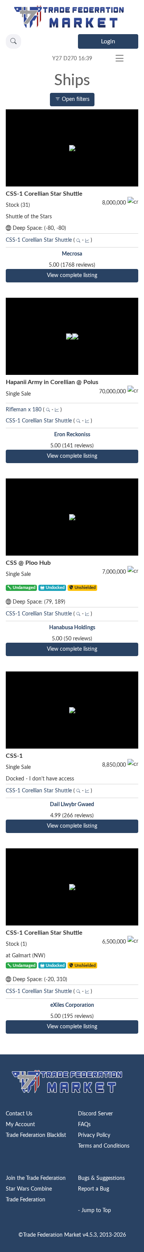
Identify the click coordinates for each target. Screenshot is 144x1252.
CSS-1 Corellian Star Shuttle (39, 240)
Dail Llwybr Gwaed (72, 804)
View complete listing (72, 275)
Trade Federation (25, 1200)
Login (108, 41)
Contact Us (19, 1114)
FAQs (84, 1124)
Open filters (74, 99)
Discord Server (95, 1114)
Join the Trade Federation (36, 1178)
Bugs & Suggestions (101, 1178)
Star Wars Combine (29, 1189)
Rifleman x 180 (23, 409)
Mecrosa (72, 254)
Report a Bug (93, 1189)
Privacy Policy (94, 1135)
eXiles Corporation (72, 1005)
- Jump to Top (94, 1210)
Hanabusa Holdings (72, 627)
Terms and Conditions (103, 1146)
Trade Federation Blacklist (36, 1135)
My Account (20, 1124)
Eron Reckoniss (72, 434)
